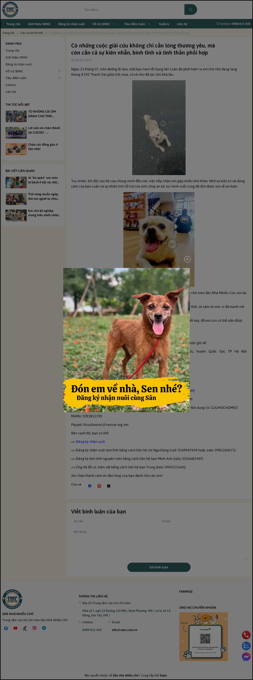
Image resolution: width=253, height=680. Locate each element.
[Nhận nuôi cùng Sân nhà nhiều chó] (126, 340)
